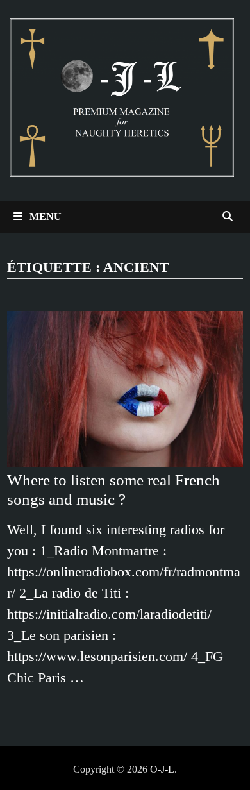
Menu (44, 216)
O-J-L (162, 769)
